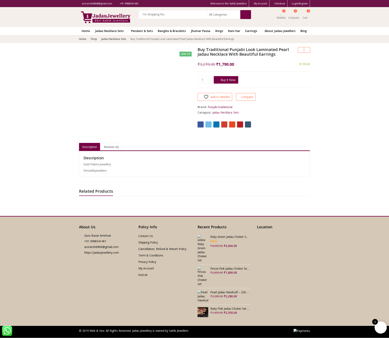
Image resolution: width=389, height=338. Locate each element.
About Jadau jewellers (280, 31)
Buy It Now (228, 80)
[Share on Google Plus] (224, 124)
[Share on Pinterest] (240, 124)
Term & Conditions (150, 255)
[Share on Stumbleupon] (232, 124)
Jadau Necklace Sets (109, 31)
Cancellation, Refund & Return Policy (162, 249)
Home (86, 31)
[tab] (89, 147)
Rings (219, 31)
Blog (303, 31)
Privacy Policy (147, 262)
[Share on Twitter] (208, 124)
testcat (142, 275)
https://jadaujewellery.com (101, 252)
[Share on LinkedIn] (216, 124)
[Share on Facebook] (201, 124)
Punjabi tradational (220, 107)
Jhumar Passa (200, 31)
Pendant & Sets (142, 31)
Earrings (251, 31)
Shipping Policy (148, 242)
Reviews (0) (111, 147)
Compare (247, 97)
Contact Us (145, 236)
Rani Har (234, 31)
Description (89, 147)
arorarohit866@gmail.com (101, 247)
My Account (146, 268)
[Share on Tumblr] (248, 124)
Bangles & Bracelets (172, 31)
